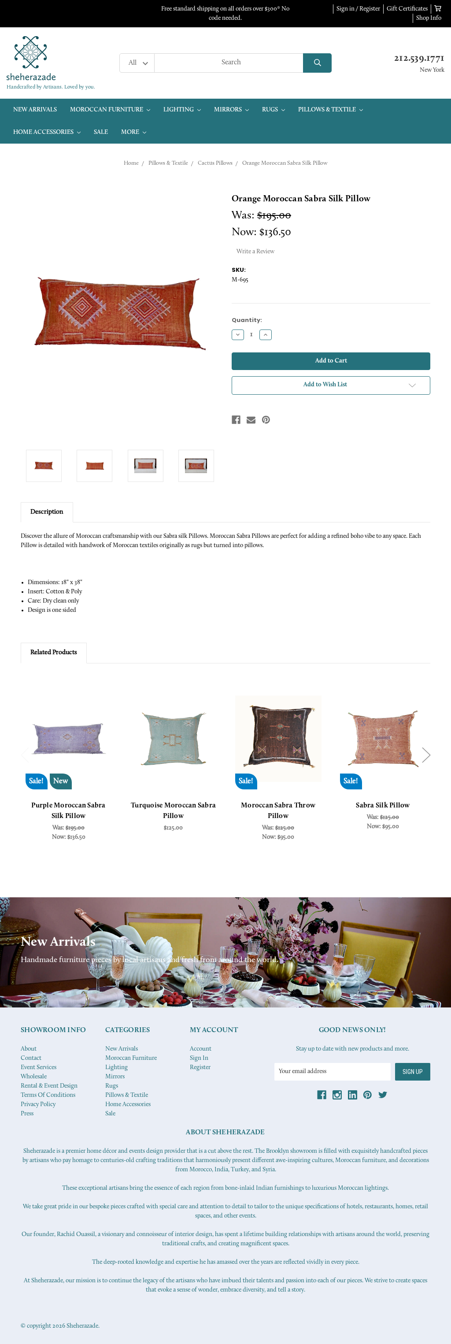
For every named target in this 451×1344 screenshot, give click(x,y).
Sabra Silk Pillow (383, 805)
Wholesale (34, 1077)
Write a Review (255, 251)
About (29, 1049)
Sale (101, 132)
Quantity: (247, 320)
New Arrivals (35, 110)
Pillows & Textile (327, 110)
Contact (31, 1058)
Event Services (38, 1067)
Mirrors (228, 110)
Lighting (179, 110)
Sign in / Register (358, 9)
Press (27, 1114)
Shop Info (428, 18)
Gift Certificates (407, 9)
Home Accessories (44, 132)
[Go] (317, 63)
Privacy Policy (38, 1104)
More (130, 132)
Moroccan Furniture (107, 110)
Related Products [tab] (53, 652)
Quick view (69, 739)
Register (200, 1067)
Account (200, 1049)
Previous (25, 755)
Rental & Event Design (49, 1086)
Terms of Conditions (48, 1095)
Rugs (270, 110)
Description (46, 512)
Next (426, 755)
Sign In (199, 1058)
